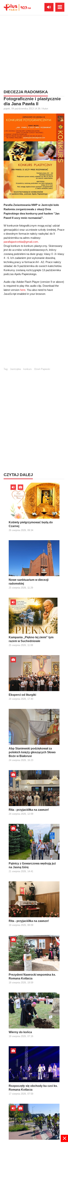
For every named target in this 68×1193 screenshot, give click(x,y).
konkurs (27, 369)
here (22, 289)
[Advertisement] (34, 51)
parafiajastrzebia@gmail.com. (21, 241)
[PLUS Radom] (17, 7)
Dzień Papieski (42, 369)
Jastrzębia (15, 369)
